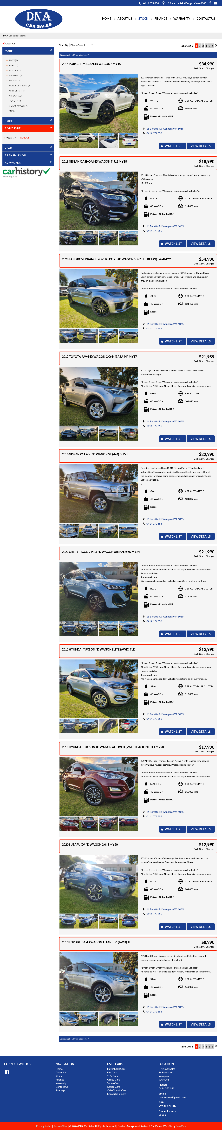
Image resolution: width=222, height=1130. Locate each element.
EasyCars (181, 1126)
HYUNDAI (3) (15, 75)
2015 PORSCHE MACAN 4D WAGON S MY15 (91, 64)
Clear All (10, 43)
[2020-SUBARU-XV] (98, 884)
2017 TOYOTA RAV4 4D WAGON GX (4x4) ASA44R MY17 (99, 356)
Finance (161, 18)
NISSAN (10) (15, 95)
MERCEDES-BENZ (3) (20, 85)
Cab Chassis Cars (116, 1090)
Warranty (181, 18)
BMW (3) (13, 60)
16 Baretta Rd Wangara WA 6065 (165, 128)
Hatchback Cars (116, 1068)
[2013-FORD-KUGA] (98, 982)
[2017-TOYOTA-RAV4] (98, 396)
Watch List (173, 146)
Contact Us (205, 18)
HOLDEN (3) (15, 70)
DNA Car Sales (10, 35)
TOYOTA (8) (15, 100)
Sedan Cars (113, 1083)
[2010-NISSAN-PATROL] (98, 494)
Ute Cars (112, 1072)
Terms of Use (60, 1126)
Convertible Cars (116, 1093)
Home (106, 18)
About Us (125, 18)
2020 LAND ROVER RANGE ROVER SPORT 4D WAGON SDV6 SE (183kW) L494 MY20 (117, 259)
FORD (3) (13, 65)
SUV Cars (112, 1075)
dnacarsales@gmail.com (172, 1097)
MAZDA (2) (14, 80)
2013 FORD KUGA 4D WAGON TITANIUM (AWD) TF (96, 942)
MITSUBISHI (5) (17, 90)
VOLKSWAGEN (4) (18, 105)
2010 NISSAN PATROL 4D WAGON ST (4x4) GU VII (95, 454)
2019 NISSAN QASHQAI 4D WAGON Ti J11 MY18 (94, 161)
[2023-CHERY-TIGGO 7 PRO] (98, 591)
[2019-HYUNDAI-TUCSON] (98, 786)
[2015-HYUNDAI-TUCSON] (98, 689)
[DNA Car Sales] (38, 19)
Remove (25, 137)
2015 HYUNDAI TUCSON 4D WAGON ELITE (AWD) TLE (98, 649)
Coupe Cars (113, 1086)
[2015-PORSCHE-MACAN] (98, 103)
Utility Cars (113, 1079)
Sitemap (60, 1090)
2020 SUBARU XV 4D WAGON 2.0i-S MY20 (90, 844)
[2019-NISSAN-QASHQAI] (98, 201)
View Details (201, 146)
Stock (143, 18)
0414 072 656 (154, 133)
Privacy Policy (44, 1126)
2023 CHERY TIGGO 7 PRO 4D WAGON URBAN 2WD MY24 (101, 552)
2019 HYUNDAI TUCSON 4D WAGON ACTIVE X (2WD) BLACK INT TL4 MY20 (113, 747)
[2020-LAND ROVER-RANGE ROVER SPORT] (98, 298)
